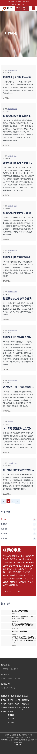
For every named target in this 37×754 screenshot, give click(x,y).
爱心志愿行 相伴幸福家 (19, 631)
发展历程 (4, 711)
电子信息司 (10, 421)
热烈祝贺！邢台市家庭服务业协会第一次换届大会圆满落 (18, 387)
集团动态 (18, 529)
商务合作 (18, 8)
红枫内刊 (18, 534)
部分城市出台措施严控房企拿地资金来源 (18, 470)
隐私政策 (18, 745)
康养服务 (11, 707)
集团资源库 (25, 700)
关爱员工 (18, 704)
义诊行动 (18, 707)
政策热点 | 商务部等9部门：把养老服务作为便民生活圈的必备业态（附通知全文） (18, 163)
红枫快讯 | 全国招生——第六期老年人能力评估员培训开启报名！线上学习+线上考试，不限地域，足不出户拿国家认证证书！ (18, 77)
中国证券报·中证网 (12, 463)
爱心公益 (11, 722)
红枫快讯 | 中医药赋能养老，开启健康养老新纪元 (18, 257)
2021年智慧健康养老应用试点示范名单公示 (18, 428)
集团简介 (4, 700)
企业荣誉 (4, 707)
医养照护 (11, 700)
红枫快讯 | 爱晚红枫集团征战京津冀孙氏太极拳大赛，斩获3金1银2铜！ (18, 116)
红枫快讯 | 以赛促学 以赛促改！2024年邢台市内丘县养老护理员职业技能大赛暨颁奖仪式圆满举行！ (18, 337)
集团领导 (4, 704)
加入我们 (8, 591)
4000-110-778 (21, 4)
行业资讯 (18, 519)
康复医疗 (11, 704)
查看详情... (7, 98)
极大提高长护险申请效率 (20, 611)
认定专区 (18, 538)
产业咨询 (11, 719)
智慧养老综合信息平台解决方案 (18, 298)
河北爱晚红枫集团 (12, 70)
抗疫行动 (18, 700)
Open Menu (33, 8)
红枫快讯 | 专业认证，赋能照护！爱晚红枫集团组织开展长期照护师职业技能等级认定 (18, 213)
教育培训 (11, 715)
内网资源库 (25, 704)
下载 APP (24, 8)
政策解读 (18, 524)
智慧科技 (11, 711)
